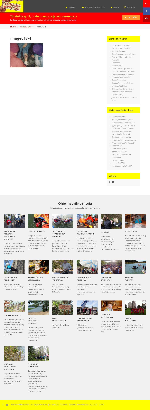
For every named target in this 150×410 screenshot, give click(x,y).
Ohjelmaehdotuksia (119, 86)
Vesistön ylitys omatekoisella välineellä (58, 234)
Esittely (131, 7)
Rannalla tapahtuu (119, 80)
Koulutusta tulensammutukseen (124, 54)
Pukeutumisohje (118, 160)
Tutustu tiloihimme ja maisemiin (124, 140)
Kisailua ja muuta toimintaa (122, 83)
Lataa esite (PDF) (118, 163)
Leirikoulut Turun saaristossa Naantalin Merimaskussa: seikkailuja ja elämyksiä (123, 131)
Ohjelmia (72, 7)
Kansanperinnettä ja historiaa (123, 74)
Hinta (116, 7)
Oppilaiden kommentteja (121, 137)
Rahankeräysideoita (119, 151)
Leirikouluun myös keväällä (122, 166)
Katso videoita (117, 146)
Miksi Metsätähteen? (95, 7)
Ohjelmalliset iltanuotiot (121, 77)
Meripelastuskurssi (119, 51)
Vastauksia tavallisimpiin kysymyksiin (10, 366)
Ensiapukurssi (27, 27)
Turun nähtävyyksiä (119, 148)
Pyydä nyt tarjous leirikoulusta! (123, 125)
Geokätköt (116, 63)
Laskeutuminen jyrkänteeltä (122, 68)
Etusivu (14, 27)
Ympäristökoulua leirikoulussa (123, 71)
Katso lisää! (131, 17)
